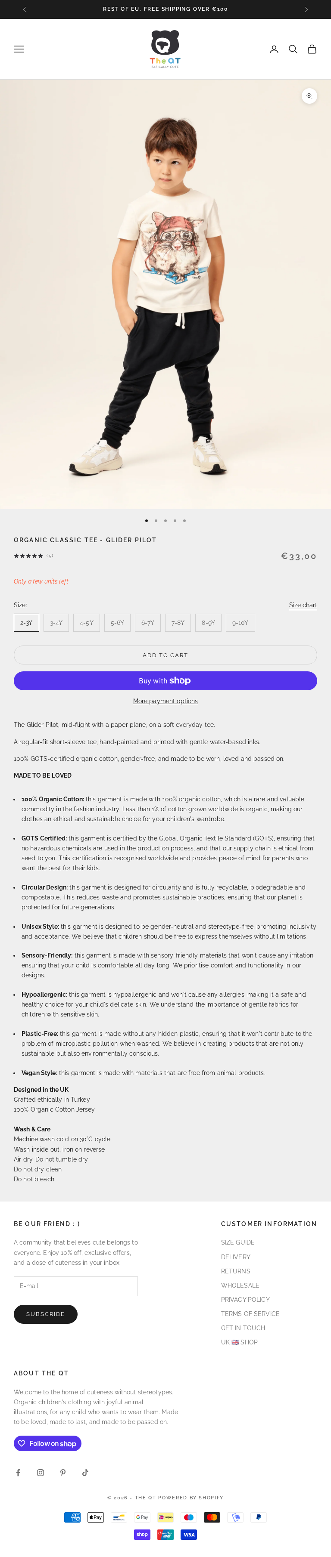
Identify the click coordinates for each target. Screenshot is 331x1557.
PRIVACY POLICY (245, 1299)
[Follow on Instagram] (40, 1472)
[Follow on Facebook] (18, 1472)
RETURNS (235, 1271)
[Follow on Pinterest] (63, 1472)
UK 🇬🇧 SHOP (239, 1342)
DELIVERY (235, 1257)
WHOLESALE (240, 1285)
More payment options (165, 701)
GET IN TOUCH (243, 1328)
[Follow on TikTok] (85, 1472)
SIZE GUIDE (238, 1242)
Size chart (303, 605)
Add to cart (165, 655)
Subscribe (45, 1314)
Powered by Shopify (191, 1498)
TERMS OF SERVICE (250, 1313)
